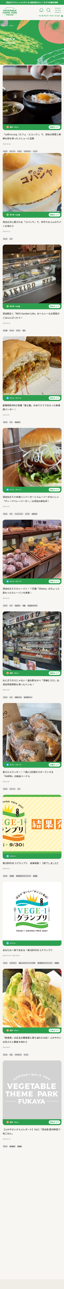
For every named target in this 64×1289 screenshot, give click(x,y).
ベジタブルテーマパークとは (49, 15)
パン (11, 239)
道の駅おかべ (28, 697)
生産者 (12, 876)
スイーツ (12, 151)
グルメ (5, 151)
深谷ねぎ (17, 422)
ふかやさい (27, 151)
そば (11, 1054)
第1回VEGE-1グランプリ (23, 876)
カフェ (12, 330)
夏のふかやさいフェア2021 (27, 963)
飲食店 (35, 876)
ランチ (35, 151)
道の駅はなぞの (32, 605)
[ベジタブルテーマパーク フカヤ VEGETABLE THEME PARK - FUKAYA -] (9, 11)
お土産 (5, 330)
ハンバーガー (19, 514)
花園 (24, 605)
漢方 (24, 330)
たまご (20, 151)
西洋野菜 (12, 1146)
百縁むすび (18, 697)
